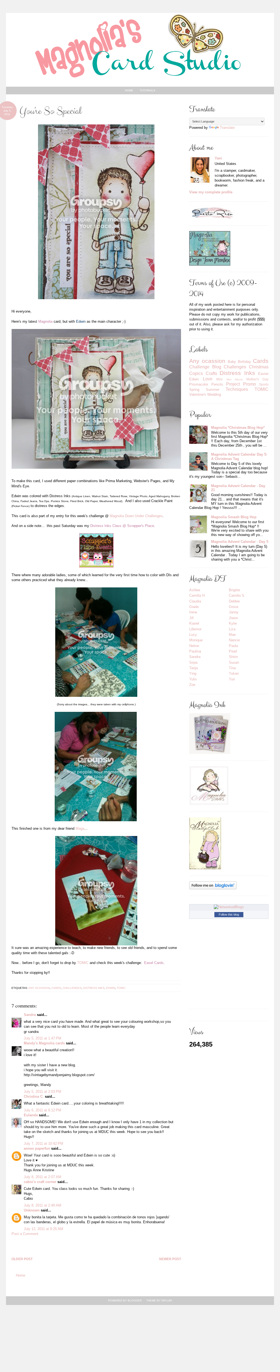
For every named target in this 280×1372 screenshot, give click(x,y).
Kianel (194, 623)
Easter (263, 374)
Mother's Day (257, 379)
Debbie (234, 601)
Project (233, 384)
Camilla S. (237, 595)
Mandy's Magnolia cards (44, 1043)
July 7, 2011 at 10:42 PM (43, 1143)
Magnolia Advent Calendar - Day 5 (239, 542)
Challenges (72, 987)
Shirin (233, 657)
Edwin (110, 987)
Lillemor (195, 629)
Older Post (22, 1259)
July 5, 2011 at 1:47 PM (42, 1038)
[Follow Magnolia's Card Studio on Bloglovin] (213, 885)
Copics (196, 373)
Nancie (234, 640)
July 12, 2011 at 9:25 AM (43, 1229)
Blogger (135, 1300)
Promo (249, 384)
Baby (232, 362)
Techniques (237, 389)
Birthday (244, 362)
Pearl (233, 651)
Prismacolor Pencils (206, 384)
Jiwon (233, 618)
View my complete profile (210, 192)
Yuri (232, 679)
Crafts (211, 373)
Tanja (193, 668)
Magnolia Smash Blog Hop (233, 517)
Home (129, 90)
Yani (218, 158)
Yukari (234, 673)
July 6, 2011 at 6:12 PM (42, 1110)
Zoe (192, 685)
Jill (191, 618)
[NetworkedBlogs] (229, 907)
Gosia (233, 607)
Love (207, 379)
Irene (193, 612)
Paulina (195, 651)
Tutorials (147, 90)
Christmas (259, 367)
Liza (232, 629)
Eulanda (31, 1115)
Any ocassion (39, 987)
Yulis (193, 679)
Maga (79, 828)
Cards (56, 987)
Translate (227, 128)
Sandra (30, 1015)
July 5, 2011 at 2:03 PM (42, 1092)
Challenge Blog (205, 367)
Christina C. (34, 1096)
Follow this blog (229, 914)
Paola (233, 646)
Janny (233, 612)
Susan (234, 662)
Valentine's (197, 394)
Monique (196, 640)
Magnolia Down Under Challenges (136, 516)
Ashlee (194, 590)
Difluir (166, 1300)
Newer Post (170, 1259)
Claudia (195, 601)
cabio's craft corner (40, 1182)
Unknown (32, 1210)
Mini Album (234, 379)
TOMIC (83, 963)
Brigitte (234, 590)
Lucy (193, 635)
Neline (194, 646)
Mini (219, 379)
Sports (264, 384)
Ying (192, 673)
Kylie (233, 623)
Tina (232, 668)
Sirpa (193, 662)
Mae (232, 635)
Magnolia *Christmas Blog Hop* (238, 428)
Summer (212, 390)
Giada (194, 607)
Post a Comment (24, 1234)
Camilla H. (197, 595)
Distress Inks (93, 987)
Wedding (214, 394)
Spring (194, 390)
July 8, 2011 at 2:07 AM (42, 1177)
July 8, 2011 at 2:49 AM (42, 1205)
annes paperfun (37, 1148)
